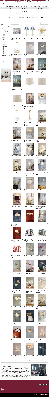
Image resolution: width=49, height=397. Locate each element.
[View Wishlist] (46, 3)
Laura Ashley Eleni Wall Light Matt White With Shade (40, 323)
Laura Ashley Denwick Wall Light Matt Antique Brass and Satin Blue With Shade (16, 291)
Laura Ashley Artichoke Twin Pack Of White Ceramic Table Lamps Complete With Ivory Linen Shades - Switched (41, 72)
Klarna (1, 388)
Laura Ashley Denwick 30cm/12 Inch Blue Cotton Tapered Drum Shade (28, 240)
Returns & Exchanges (12, 385)
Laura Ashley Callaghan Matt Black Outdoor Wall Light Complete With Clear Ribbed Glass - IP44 (28, 156)
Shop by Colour (27, 6)
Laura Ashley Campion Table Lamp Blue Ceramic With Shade (16, 189)
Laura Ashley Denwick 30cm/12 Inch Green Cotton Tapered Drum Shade (41, 240)
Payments (2, 385)
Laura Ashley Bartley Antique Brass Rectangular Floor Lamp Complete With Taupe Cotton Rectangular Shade (28, 106)
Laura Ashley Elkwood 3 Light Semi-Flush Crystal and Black (16, 339)
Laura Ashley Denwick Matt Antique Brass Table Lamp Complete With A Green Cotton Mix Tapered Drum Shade (16, 273)
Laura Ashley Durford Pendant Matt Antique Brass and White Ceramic (41, 307)
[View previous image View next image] (17, 31)
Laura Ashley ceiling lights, (22, 367)
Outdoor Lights (15, 6)
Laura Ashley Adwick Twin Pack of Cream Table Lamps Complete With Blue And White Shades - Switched (29, 38)
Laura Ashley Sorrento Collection (11, 20)
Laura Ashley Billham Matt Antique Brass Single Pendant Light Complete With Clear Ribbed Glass (16, 123)
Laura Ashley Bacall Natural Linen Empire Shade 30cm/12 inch (40, 88)
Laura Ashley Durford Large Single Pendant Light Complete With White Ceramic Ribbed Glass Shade (28, 307)
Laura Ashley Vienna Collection (30, 20)
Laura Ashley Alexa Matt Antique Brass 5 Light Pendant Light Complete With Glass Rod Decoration (29, 55)
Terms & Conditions (3, 389)
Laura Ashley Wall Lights (38, 20)
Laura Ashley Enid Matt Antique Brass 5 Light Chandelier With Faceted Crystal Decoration (16, 356)
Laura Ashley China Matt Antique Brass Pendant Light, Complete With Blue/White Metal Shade (41, 190)
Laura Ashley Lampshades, (22, 368)
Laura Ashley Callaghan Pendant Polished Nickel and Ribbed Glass (40, 156)
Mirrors (27, 368)
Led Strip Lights (35, 6)
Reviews (26, 385)
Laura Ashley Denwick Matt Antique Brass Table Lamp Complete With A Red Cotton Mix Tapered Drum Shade (29, 273)
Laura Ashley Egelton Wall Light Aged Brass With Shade (29, 323)
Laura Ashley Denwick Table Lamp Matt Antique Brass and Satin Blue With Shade (40, 273)
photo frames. (4, 369)
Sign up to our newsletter (43, 384)
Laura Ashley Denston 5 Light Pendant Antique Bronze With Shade (29, 223)
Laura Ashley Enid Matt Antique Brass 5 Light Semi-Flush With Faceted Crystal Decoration (29, 356)
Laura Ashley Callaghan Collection (20, 17)
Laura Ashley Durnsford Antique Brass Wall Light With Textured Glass (16, 323)
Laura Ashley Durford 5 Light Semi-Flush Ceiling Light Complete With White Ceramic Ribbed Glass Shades (16, 307)
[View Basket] (47, 3)
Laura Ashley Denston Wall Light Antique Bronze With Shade (15, 240)
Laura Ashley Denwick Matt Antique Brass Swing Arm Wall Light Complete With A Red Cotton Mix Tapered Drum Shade (41, 256)
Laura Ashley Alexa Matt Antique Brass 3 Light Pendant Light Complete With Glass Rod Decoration (16, 55)
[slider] (9, 64)
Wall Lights (5, 6)
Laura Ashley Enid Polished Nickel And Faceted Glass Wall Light (41, 356)
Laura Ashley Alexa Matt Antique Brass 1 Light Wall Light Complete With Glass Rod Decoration (41, 38)
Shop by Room (19, 6)
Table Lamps (8, 6)
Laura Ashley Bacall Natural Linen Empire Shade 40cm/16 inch (15, 105)
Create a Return (3, 387)
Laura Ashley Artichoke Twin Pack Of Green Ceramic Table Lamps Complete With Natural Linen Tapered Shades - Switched (16, 89)
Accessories (39, 6)
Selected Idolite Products (8, 8)
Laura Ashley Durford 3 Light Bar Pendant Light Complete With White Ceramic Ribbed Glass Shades (28, 291)
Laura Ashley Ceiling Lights (29, 17)
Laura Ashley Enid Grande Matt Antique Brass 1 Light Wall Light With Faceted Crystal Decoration (28, 340)
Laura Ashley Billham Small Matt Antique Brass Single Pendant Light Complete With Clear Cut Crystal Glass (28, 123)
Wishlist (18, 385)
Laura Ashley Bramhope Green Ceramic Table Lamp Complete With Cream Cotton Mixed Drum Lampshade (41, 123)
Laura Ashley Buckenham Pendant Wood (41, 140)
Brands (30, 6)
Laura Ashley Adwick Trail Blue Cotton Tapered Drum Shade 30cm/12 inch (16, 38)
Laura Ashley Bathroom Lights (10, 17)
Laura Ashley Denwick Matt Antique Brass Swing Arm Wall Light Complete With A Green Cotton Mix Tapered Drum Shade (29, 256)
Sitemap (2, 386)
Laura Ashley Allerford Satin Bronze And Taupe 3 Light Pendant (41, 54)
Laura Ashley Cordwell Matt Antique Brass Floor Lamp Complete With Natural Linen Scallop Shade (41, 207)
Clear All (8, 26)
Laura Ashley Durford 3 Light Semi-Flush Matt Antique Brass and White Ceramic (41, 291)
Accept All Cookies (44, 394)
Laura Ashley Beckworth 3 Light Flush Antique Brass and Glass (41, 105)
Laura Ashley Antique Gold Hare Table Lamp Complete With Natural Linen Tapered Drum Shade (29, 72)
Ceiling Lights (2, 6)
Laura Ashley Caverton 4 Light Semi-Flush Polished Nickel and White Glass (29, 189)
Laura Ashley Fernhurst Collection (38, 17)
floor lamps (8, 368)
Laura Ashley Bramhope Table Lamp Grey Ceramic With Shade (16, 140)
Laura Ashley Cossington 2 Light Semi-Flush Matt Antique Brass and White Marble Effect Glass (16, 224)
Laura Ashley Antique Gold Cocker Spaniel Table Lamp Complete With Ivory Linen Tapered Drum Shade (16, 72)
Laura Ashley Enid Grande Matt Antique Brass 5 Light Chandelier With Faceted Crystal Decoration (41, 340)
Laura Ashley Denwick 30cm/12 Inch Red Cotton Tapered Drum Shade (16, 256)
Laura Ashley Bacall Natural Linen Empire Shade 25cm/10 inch (28, 88)
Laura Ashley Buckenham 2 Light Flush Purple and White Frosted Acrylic (29, 140)
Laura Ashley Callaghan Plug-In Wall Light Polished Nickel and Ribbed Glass (16, 172)
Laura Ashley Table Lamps (21, 20)
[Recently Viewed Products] (44, 3)
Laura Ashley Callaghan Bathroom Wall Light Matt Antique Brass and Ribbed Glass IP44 (16, 156)
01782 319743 (3, 0)
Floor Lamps (11, 6)
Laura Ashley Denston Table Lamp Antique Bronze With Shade (40, 223)
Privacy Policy (2, 390)
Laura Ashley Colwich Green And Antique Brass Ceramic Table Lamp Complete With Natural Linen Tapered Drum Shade (29, 207)
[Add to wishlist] (22, 37)
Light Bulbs (32, 6)
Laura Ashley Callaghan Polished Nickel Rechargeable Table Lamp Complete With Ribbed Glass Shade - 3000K (29, 173)
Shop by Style (23, 6)
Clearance (46, 6)
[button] (12, 31)
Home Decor (42, 6)
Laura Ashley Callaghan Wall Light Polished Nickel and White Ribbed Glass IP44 (40, 173)
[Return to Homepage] (5, 4)
